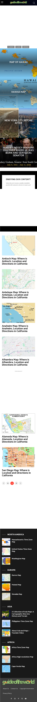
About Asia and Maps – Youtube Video (21, 631)
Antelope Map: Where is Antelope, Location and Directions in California (15, 295)
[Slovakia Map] (6, 596)
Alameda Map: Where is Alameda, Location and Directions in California (15, 439)
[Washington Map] (6, 561)
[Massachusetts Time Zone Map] (6, 542)
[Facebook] (11, 699)
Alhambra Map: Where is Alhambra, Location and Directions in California (15, 362)
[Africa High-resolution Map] (6, 659)
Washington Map (18, 558)
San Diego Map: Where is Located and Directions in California (16, 473)
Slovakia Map (17, 594)
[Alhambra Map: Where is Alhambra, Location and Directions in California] (18, 346)
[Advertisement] (18, 25)
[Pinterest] (18, 699)
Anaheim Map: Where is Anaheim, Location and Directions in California (15, 328)
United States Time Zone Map (22, 550)
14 (7, 483)
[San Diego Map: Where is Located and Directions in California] (18, 457)
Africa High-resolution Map (22, 656)
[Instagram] (15, 699)
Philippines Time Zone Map (22, 621)
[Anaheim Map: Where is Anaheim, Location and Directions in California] (18, 313)
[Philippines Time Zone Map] (6, 623)
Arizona (25, 47)
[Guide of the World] (18, 2)
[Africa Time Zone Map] (6, 649)
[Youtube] (25, 699)
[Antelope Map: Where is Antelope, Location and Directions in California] (18, 279)
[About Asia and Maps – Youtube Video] (6, 633)
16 (16, 483)
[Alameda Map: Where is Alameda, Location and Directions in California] (18, 423)
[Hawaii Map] (18, 93)
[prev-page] (3, 483)
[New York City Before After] (18, 123)
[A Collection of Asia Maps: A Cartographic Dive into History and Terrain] (6, 614)
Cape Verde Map (18, 666)
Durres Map (16, 575)
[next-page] (20, 483)
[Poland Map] (6, 587)
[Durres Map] (6, 577)
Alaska (18, 47)
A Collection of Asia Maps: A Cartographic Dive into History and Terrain (23, 614)
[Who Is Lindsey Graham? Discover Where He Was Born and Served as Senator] (18, 153)
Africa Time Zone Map (20, 647)
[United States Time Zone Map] (6, 551)
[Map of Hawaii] (18, 63)
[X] (22, 699)
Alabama (10, 47)
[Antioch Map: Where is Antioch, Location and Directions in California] (18, 245)
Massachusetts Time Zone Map (22, 540)
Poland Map (16, 584)
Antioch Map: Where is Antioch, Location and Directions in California (14, 261)
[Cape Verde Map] (6, 668)
